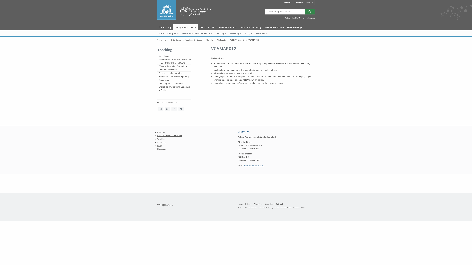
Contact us (309, 2)
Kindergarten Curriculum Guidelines (175, 59)
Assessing (234, 33)
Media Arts (221, 40)
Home (161, 33)
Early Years (164, 56)
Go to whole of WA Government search (299, 18)
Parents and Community (250, 27)
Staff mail (279, 204)
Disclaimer (258, 204)
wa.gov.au (165, 205)
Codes (199, 40)
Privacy (248, 204)
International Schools (274, 27)
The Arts (209, 40)
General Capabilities (168, 70)
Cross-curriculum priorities (171, 73)
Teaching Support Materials (171, 83)
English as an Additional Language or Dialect (174, 88)
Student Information (226, 27)
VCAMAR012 (253, 40)
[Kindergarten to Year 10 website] (185, 19)
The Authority (165, 27)
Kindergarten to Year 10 (185, 27)
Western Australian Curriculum (196, 33)
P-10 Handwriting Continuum (172, 63)
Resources (260, 33)
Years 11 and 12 (207, 27)
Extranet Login (295, 27)
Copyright (269, 204)
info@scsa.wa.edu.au (254, 165)
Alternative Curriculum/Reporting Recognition (174, 78)
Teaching (219, 33)
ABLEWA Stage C (237, 40)
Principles (171, 33)
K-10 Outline (176, 40)
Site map (287, 2)
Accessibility (298, 2)
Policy (247, 33)
